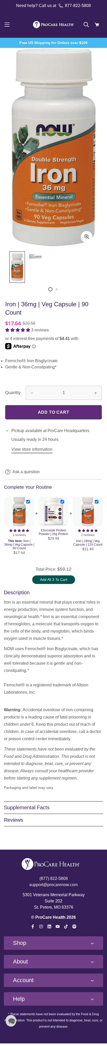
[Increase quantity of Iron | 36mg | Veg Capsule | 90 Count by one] (96, 393)
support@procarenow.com (53, 884)
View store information (31, 449)
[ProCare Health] (53, 24)
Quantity (13, 392)
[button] (18, 330)
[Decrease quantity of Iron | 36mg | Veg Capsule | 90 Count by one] (32, 393)
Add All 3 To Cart (53, 579)
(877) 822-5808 (53, 878)
